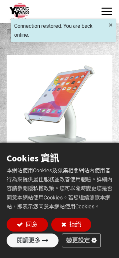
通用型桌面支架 (34, 38)
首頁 (12, 31)
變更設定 (78, 240)
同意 (31, 224)
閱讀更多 (29, 240)
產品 (31, 31)
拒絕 (74, 224)
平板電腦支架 (61, 31)
